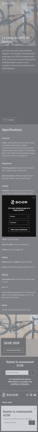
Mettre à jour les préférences (19, 229)
